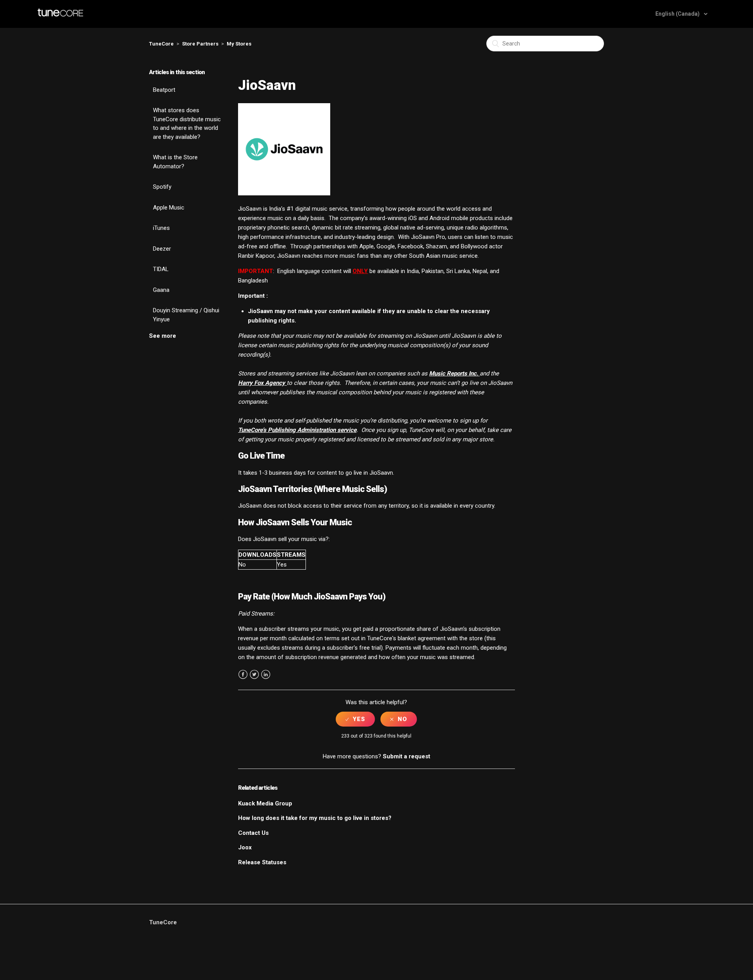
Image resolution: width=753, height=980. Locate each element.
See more (162, 335)
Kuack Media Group (265, 803)
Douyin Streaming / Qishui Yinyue (186, 315)
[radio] (355, 719)
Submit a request (406, 756)
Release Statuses (262, 862)
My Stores (239, 44)
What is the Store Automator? (175, 162)
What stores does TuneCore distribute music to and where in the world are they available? (187, 123)
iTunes (161, 227)
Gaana (161, 289)
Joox (245, 847)
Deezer (162, 248)
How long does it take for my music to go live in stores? (314, 818)
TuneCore (161, 44)
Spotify (162, 186)
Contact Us (253, 832)
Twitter (254, 674)
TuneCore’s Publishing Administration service (297, 430)
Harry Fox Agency (262, 382)
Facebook (243, 674)
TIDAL (161, 269)
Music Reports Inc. (454, 373)
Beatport (164, 89)
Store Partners (200, 44)
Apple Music (168, 207)
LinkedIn (266, 674)
